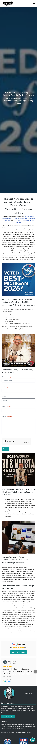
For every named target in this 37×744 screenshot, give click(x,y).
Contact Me (8, 716)
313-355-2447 (28, 693)
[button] (1, 671)
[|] (7, 3)
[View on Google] (5, 662)
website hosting (24, 230)
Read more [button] (7, 676)
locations (12, 732)
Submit (5, 449)
